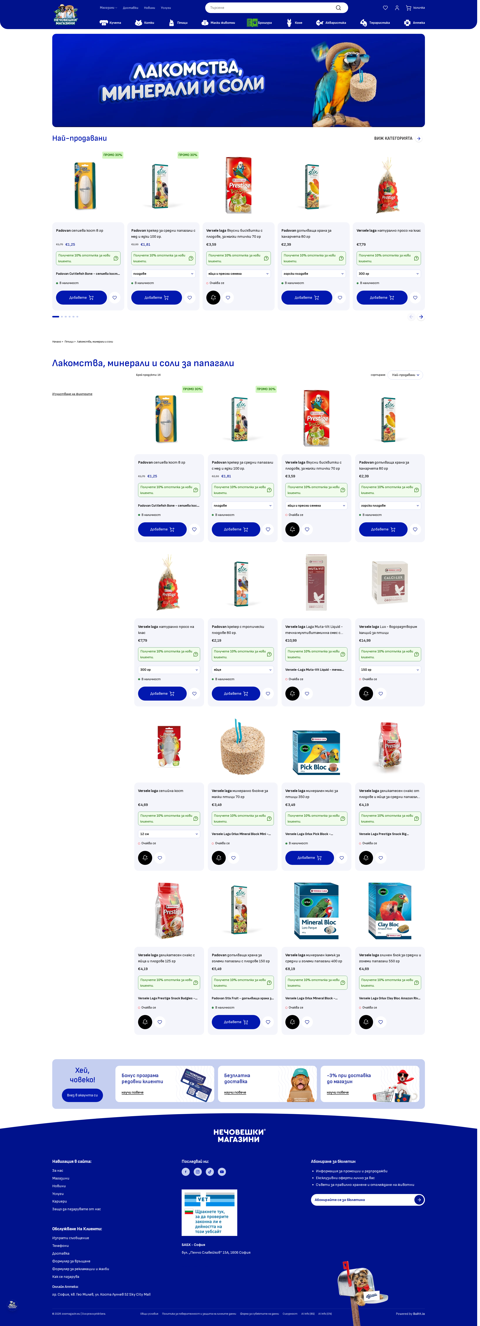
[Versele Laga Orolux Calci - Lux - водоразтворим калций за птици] (390, 582)
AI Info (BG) (308, 1314)
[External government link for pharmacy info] (209, 1212)
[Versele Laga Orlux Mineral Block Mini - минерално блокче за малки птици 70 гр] (243, 746)
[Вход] (397, 8)
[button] (385, 8)
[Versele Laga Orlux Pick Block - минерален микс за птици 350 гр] (316, 746)
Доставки (130, 8)
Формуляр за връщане (71, 1261)
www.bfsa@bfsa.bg (198, 1266)
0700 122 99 (192, 1259)
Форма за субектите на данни (259, 1314)
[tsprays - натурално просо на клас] (389, 185)
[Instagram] (198, 1172)
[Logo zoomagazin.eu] (65, 14)
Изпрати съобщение (70, 1238)
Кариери (59, 1201)
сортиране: (378, 375)
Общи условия (149, 1314)
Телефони (60, 1245)
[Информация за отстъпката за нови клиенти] (116, 258)
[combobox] (276, 7)
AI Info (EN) (325, 1314)
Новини (149, 8)
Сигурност (290, 1314)
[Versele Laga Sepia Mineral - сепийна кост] (169, 746)
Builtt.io (419, 1314)
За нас (57, 1170)
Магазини (60, 1178)
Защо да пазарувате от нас (76, 1209)
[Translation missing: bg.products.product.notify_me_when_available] (213, 298)
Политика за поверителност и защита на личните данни (199, 1314)
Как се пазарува (65, 1276)
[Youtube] (222, 1172)
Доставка (60, 1253)
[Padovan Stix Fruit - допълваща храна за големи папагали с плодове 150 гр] (243, 911)
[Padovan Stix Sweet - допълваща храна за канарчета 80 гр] (314, 185)
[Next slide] (421, 317)
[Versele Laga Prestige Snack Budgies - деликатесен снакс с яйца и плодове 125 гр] (169, 911)
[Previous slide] (411, 317)
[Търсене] (338, 8)
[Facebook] (186, 1172)
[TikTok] (210, 1172)
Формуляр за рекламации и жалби (80, 1269)
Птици (69, 341)
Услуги (166, 8)
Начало (56, 341)
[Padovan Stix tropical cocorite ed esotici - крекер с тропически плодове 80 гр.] (243, 582)
